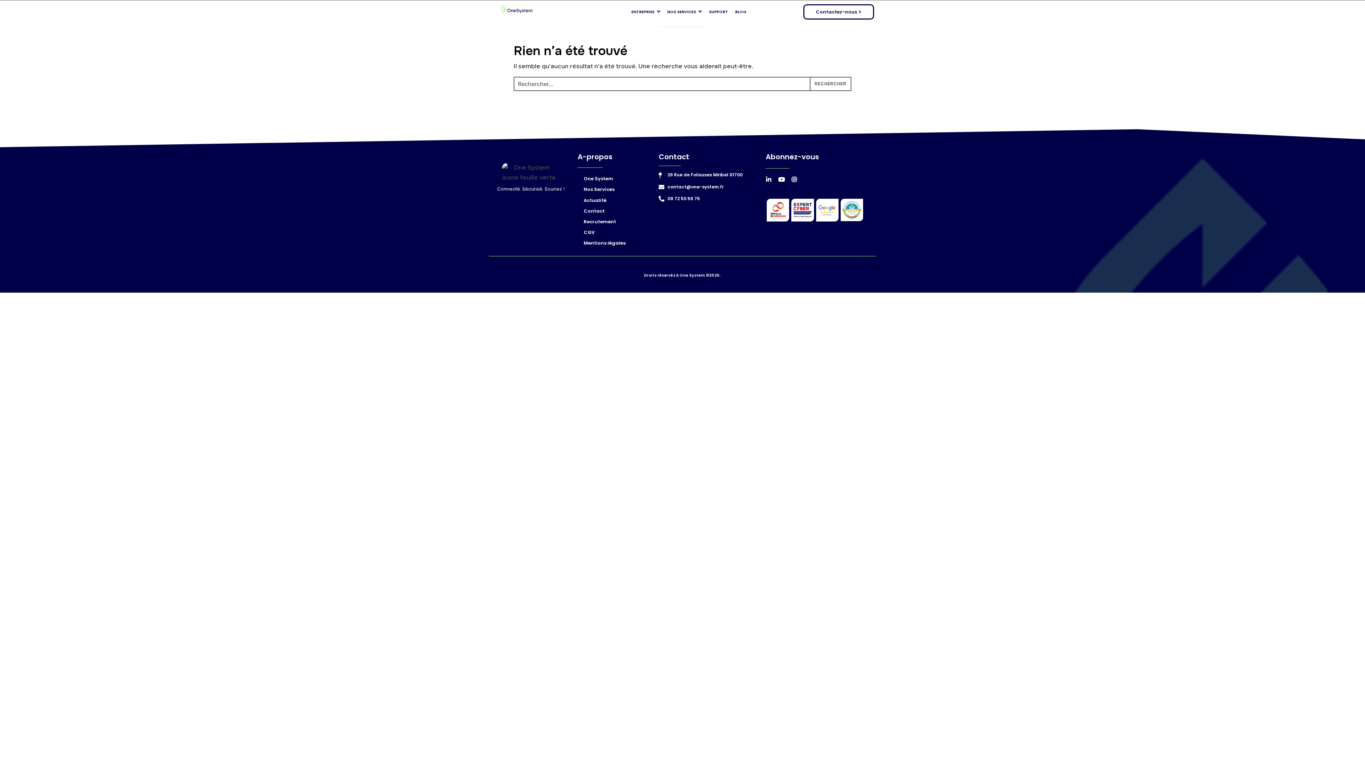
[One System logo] (517, 10)
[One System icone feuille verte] (529, 172)
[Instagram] (794, 179)
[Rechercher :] (682, 84)
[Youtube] (781, 179)
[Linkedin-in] (769, 179)
